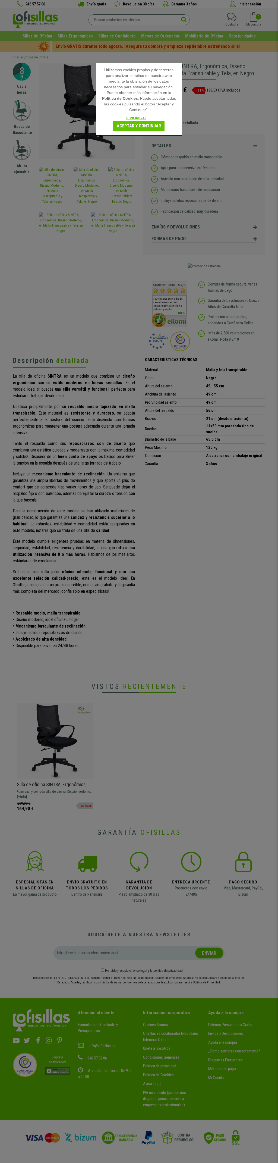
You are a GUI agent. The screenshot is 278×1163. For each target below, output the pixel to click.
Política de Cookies (120, 98)
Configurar (136, 118)
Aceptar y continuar (139, 125)
